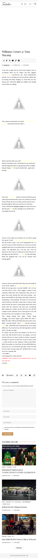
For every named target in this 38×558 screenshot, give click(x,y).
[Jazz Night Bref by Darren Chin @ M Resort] (19, 524)
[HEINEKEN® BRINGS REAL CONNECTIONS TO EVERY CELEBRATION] (19, 455)
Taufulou (6, 65)
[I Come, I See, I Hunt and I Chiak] (7, 4)
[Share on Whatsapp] (21, 375)
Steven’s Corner (19, 206)
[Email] (12, 60)
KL (13, 502)
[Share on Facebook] (6, 60)
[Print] (18, 60)
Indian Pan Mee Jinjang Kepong (14, 507)
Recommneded (27, 502)
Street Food (6, 504)
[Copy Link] (15, 60)
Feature (9, 467)
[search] (22, 4)
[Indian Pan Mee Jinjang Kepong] (19, 490)
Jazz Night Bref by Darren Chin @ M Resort (19, 539)
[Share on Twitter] (9, 60)
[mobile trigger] (34, 4)
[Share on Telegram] (25, 375)
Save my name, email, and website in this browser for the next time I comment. (19, 428)
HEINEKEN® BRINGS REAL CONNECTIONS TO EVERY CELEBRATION (18, 471)
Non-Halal (18, 502)
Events (4, 467)
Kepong (9, 502)
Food (14, 467)
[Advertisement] (19, 28)
